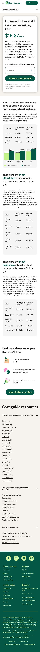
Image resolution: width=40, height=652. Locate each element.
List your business (28, 594)
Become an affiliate (28, 601)
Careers (6, 573)
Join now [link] (32, 3)
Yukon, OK (8, 133)
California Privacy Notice (12, 644)
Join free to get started (20, 78)
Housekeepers (8, 598)
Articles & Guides (28, 573)
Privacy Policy (24, 641)
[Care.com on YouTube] (23, 558)
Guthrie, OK (9, 326)
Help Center (26, 576)
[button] (20, 10)
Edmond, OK (9, 315)
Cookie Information (29, 644)
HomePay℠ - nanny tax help (30, 589)
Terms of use (7, 576)
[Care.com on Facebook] (8, 558)
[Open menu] (3, 3)
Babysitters (7, 588)
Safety (24, 570)
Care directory (27, 604)
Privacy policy (8, 580)
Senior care (7, 605)
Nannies (6, 592)
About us (6, 570)
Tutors (5, 602)
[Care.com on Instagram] (31, 558)
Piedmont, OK (9, 330)
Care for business (28, 597)
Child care (6, 595)
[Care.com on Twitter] (16, 558)
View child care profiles (20, 392)
